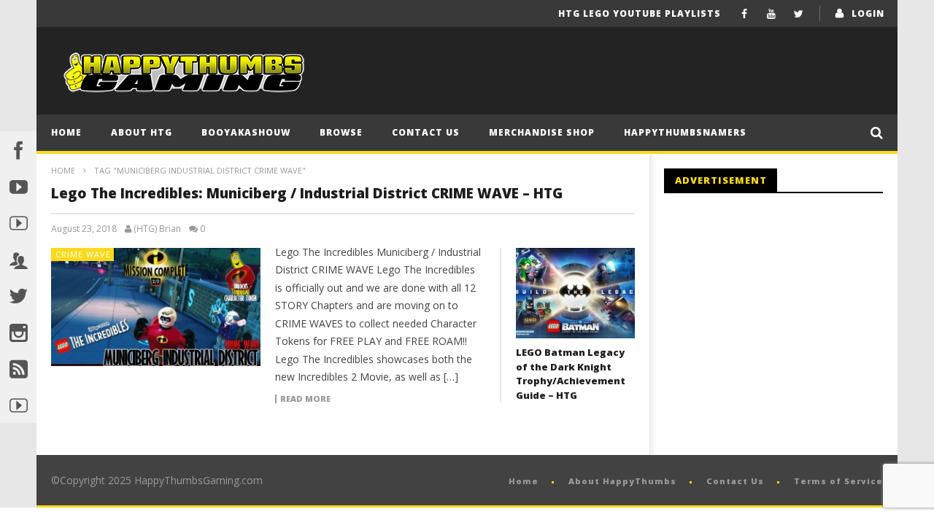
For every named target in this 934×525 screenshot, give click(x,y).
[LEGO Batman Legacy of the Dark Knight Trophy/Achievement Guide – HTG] (575, 293)
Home (66, 132)
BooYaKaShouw (245, 132)
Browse (341, 132)
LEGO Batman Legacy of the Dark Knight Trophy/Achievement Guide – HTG (570, 374)
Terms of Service (838, 480)
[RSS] (18, 368)
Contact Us (426, 132)
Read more (305, 398)
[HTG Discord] (18, 259)
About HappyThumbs (622, 480)
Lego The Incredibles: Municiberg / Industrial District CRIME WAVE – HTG (307, 193)
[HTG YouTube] (18, 186)
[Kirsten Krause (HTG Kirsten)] (18, 404)
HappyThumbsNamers (685, 132)
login (868, 13)
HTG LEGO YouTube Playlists (639, 13)
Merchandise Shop (542, 132)
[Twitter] (798, 13)
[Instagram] (18, 332)
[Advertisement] (786, 324)
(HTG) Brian (157, 229)
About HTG (141, 132)
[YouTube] (771, 13)
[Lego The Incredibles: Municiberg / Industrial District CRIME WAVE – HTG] (156, 307)
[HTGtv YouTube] (18, 222)
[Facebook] (744, 13)
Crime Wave (83, 254)
